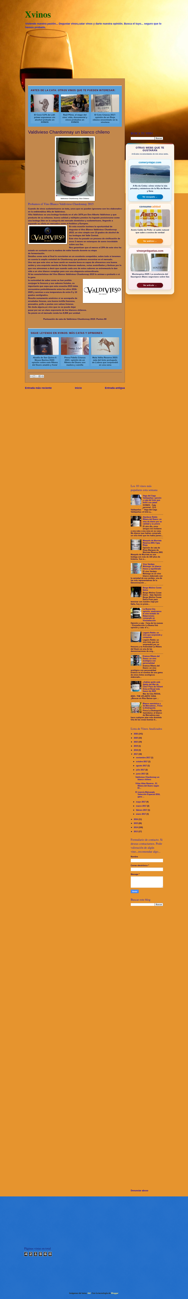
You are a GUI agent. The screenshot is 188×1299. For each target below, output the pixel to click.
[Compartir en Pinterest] (42, 376)
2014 (136, 827)
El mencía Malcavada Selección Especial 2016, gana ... (147, 794)
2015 (136, 823)
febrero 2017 (142, 810)
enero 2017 (141, 814)
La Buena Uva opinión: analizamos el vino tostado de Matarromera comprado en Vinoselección (152, 614)
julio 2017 (140, 770)
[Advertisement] (94, 53)
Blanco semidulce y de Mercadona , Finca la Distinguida (152, 705)
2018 (136, 750)
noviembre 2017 (143, 757)
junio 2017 (141, 774)
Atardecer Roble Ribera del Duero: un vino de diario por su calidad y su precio (152, 520)
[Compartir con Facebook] (39, 376)
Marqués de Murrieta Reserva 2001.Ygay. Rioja (152, 542)
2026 (136, 734)
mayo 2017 (141, 802)
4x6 (89, 1293)
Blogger (114, 1293)
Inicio (78, 387)
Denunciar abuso (139, 1190)
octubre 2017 (142, 761)
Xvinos (38, 14)
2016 (136, 819)
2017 (136, 754)
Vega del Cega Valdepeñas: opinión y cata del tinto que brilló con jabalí (152, 499)
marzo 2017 (141, 806)
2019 (136, 746)
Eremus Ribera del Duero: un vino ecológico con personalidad (151, 659)
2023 (136, 742)
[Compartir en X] (36, 376)
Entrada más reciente (38, 387)
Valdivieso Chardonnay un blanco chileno (147, 778)
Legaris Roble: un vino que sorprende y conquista (152, 635)
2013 (136, 831)
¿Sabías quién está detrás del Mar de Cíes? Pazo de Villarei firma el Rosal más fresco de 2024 (153, 686)
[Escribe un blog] (34, 376)
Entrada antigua (115, 387)
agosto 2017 (141, 766)
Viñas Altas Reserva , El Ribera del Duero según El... (147, 785)
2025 (136, 738)
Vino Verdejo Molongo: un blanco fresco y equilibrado (152, 566)
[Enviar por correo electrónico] (31, 376)
